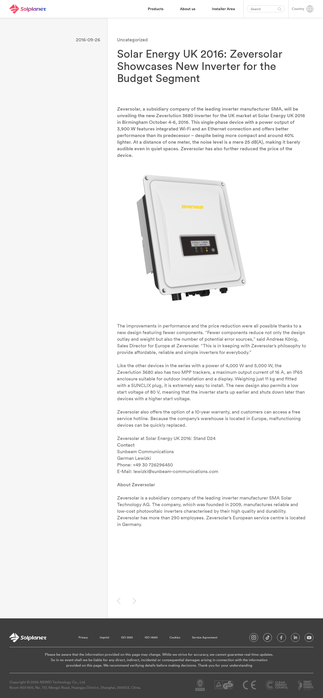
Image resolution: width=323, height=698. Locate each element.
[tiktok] (268, 638)
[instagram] (254, 638)
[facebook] (281, 638)
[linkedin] (295, 638)
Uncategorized (132, 40)
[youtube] (309, 638)
